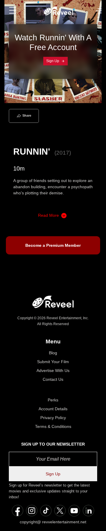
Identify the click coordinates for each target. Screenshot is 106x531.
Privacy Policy (53, 417)
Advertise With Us (53, 370)
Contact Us (53, 379)
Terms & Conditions (53, 426)
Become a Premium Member (53, 245)
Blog (53, 352)
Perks (53, 400)
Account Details (53, 408)
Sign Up (53, 61)
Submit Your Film (53, 361)
